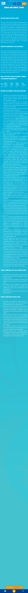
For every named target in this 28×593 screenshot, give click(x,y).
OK (20, 587)
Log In (19, 3)
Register (24, 3)
